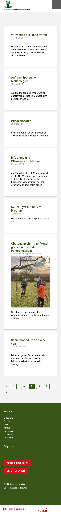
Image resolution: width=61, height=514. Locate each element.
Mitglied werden (42, 509)
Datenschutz (9, 434)
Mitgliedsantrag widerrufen (15, 488)
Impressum (8, 431)
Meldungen (8, 418)
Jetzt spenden (17, 509)
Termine (7, 421)
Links (6, 424)
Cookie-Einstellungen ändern (16, 484)
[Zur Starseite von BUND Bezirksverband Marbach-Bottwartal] (8, 4)
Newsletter (8, 438)
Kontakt (7, 428)
